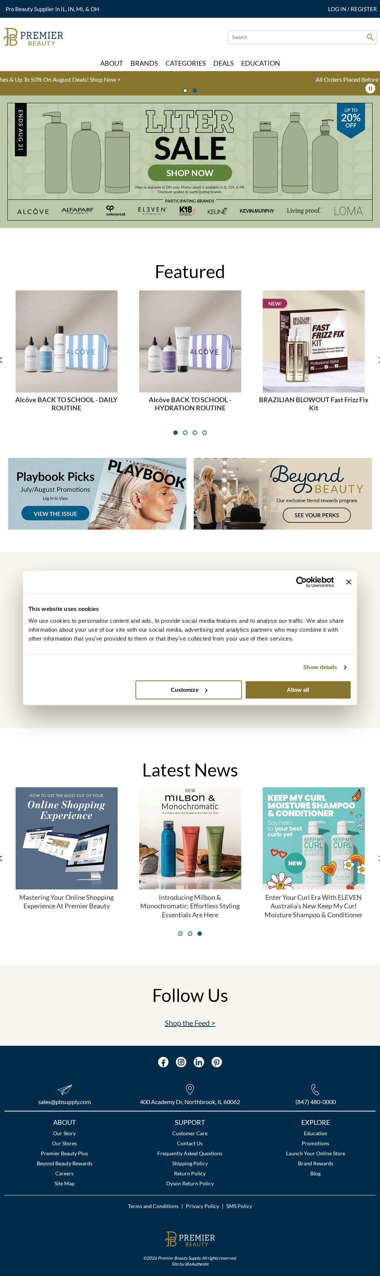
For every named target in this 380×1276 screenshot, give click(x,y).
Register (364, 9)
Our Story (64, 1133)
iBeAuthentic (197, 1263)
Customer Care (189, 1133)
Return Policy (190, 1173)
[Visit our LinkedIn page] (199, 1062)
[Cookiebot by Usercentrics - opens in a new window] (301, 581)
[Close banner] (348, 582)
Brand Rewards (315, 1163)
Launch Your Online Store (315, 1153)
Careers (64, 1173)
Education (315, 1133)
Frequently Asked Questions (189, 1153)
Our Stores (64, 1143)
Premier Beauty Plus (64, 1153)
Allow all (298, 690)
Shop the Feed (187, 1022)
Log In (337, 9)
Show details (320, 667)
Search (370, 37)
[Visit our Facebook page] (163, 1062)
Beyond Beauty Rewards (64, 1163)
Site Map (65, 1183)
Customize (185, 690)
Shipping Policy (190, 1163)
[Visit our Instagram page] (181, 1062)
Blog (315, 1173)
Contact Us (190, 1143)
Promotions (315, 1143)
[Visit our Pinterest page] (217, 1062)
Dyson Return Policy (190, 1183)
